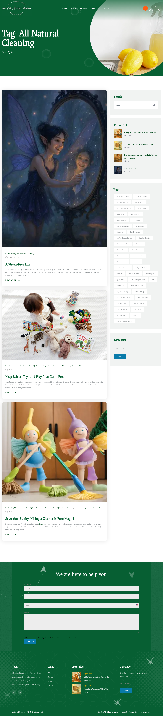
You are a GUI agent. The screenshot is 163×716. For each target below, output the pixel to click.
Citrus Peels (120, 214)
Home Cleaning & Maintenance (46, 366)
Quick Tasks (120, 279)
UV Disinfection (121, 315)
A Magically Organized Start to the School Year (140, 132)
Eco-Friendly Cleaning (27, 366)
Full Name (27, 585)
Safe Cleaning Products (138, 279)
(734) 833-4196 (155, 9)
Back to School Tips (122, 202)
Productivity (40, 508)
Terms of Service (68, 638)
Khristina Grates (14, 257)
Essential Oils (140, 226)
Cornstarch (136, 220)
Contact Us (30, 641)
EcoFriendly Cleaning (123, 226)
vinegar (135, 315)
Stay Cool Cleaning (122, 291)
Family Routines (135, 232)
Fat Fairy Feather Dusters (124, 238)
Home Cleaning (136, 250)
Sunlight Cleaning (122, 309)
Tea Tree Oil (137, 309)
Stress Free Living (143, 297)
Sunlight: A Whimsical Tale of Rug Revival (138, 144)
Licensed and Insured (123, 268)
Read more (11, 280)
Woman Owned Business (124, 321)
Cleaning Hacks (135, 214)
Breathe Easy (142, 208)
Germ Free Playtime (144, 238)
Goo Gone (139, 244)
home (41, 523)
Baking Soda (139, 202)
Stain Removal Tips (137, 285)
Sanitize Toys (120, 285)
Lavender (136, 262)
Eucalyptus (120, 232)
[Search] (154, 105)
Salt (153, 279)
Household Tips (121, 262)
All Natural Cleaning (123, 196)
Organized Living (134, 274)
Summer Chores (121, 303)
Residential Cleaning (27, 253)
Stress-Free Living (80, 508)
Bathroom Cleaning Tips (124, 208)
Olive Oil (119, 274)
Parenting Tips (150, 274)
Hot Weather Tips (138, 256)
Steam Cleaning (139, 291)
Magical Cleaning (141, 268)
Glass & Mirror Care (123, 244)
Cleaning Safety (121, 220)
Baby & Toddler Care (12, 366)
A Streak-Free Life (130, 168)
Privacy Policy (56, 638)
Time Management (93, 508)
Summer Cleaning (138, 303)
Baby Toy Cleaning (141, 196)
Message (26, 612)
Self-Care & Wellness (66, 508)
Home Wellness (121, 256)
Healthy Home (121, 250)
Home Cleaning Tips (12, 253)
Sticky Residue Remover (124, 297)
